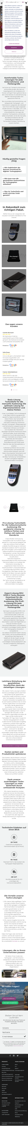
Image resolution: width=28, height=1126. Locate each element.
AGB (10, 1041)
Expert (16, 1068)
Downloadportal (19, 1104)
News (16, 1112)
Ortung (4, 1066)
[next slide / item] (25, 361)
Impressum (18, 1106)
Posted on (6, 345)
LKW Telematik (5, 1114)
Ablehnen (14, 51)
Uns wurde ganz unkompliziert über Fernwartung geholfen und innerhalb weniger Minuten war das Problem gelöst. (14, 358)
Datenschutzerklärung (18, 1045)
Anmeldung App (19, 1114)
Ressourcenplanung (7, 1078)
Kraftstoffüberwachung (7, 1070)
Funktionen (5, 1064)
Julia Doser (6, 352)
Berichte (4, 1072)
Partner (17, 1074)
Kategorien (5, 1110)
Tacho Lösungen (19, 1061)
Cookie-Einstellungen (14, 43)
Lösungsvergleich (19, 1070)
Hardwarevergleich (7, 1094)
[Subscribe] (25, 1036)
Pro (16, 1066)
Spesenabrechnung (7, 1080)
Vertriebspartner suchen (19, 1077)
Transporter (5, 1112)
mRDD (3, 1090)
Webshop (17, 1116)
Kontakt (15, 941)
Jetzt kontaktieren (9, 998)
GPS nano (4, 1092)
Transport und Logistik (5, 1105)
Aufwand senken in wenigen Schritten (14, 745)
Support (17, 1102)
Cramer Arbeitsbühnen (10, 372)
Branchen (4, 1101)
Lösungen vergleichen (10, 1002)
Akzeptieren (14, 47)
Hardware (5, 1084)
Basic (16, 1064)
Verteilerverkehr (6, 1102)
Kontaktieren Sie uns (20, 1101)
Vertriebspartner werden (19, 1080)
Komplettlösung (6, 1068)
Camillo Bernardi (8, 332)
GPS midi (4, 1088)
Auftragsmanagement (7, 1074)
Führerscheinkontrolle (7, 1076)
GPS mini (4, 1086)
